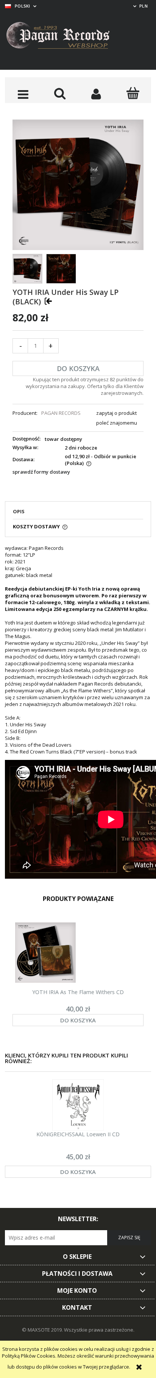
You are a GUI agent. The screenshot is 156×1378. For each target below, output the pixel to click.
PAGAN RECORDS (61, 413)
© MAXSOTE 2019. (43, 1329)
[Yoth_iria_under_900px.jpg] (61, 268)
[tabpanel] (78, 712)
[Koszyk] (133, 93)
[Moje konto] (96, 94)
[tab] (78, 513)
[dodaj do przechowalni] (48, 301)
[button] (23, 94)
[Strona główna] (63, 36)
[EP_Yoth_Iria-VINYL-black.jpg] (27, 268)
